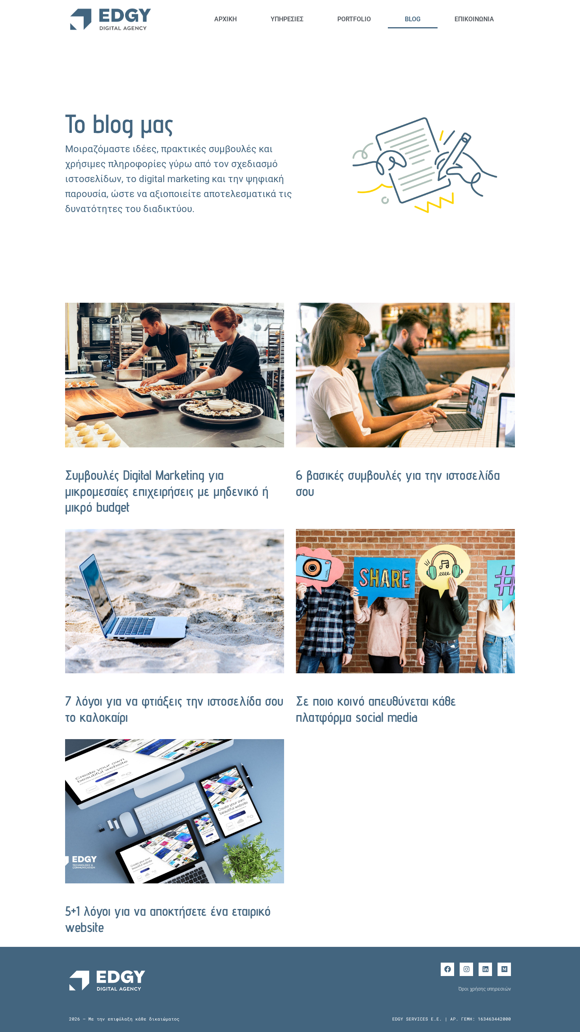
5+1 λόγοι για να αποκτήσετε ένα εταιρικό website (168, 919)
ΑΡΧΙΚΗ (225, 19)
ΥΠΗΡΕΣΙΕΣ (287, 19)
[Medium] (504, 969)
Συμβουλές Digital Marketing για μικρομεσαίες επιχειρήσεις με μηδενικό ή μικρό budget (166, 491)
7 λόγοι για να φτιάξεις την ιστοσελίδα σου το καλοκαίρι (174, 709)
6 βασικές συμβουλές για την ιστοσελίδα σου (398, 483)
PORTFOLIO (354, 19)
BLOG (413, 19)
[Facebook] (447, 969)
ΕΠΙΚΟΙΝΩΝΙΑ (474, 19)
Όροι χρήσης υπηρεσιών (484, 989)
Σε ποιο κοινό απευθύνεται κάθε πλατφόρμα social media (376, 709)
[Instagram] (466, 969)
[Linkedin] (485, 969)
